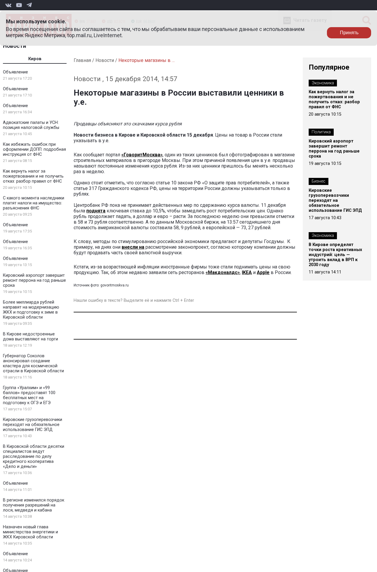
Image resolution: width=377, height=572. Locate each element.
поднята (95, 211)
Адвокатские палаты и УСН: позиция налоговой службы (31, 125)
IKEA (247, 272)
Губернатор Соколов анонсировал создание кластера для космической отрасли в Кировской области (33, 363)
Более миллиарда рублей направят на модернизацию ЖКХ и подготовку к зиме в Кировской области (31, 310)
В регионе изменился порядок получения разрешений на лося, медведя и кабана (33, 505)
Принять (349, 32)
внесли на (133, 247)
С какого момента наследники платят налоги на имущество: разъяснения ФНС (33, 203)
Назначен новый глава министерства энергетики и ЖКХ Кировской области (30, 532)
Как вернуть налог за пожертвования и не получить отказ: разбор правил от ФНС (33, 176)
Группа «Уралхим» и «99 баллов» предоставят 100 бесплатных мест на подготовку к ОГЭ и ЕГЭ (29, 395)
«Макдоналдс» (223, 272)
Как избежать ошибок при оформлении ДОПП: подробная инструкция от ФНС (34, 149)
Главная (82, 60)
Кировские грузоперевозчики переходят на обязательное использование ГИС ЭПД (32, 424)
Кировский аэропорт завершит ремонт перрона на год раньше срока (34, 280)
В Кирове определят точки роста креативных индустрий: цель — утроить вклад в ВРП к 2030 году (335, 254)
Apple (263, 272)
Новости (14, 45)
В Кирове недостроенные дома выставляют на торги (30, 337)
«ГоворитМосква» (142, 155)
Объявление (15, 72)
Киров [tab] (35, 58)
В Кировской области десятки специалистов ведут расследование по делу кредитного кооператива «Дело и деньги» (33, 456)
